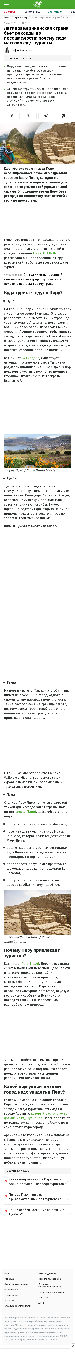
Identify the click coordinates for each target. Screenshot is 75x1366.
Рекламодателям (47, 1273)
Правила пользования (49, 1279)
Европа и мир (21, 17)
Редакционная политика (17, 1284)
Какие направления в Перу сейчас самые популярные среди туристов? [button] (37, 1181)
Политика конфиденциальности (49, 1285)
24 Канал (9, 11)
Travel (7, 17)
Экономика (55, 11)
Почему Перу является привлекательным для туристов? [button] (35, 1197)
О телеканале (11, 1289)
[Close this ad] (72, 1346)
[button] (12, 116)
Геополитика (31, 11)
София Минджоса (22, 50)
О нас (7, 1273)
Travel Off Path (44, 253)
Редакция (9, 1279)
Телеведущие (11, 1295)
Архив (41, 1302)
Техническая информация (51, 1292)
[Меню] (6, 4)
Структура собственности (17, 1306)
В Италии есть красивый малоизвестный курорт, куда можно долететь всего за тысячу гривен (33, 279)
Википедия (30, 358)
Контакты (43, 1297)
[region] (37, 1357)
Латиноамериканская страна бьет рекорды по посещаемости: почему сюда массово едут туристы (51, 17)
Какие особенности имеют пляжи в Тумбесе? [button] (36, 1212)
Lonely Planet (25, 812)
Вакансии (9, 1300)
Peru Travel (30, 964)
